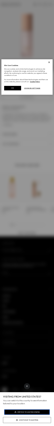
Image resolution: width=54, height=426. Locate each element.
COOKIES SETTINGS (32, 88)
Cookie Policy (35, 82)
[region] (27, 77)
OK (12, 88)
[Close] (27, 386)
